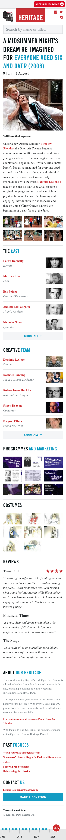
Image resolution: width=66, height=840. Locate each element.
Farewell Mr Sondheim (16, 766)
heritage (30, 18)
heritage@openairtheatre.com (20, 790)
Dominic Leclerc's (49, 181)
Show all (31, 335)
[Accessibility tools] (49, 4)
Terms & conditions (14, 810)
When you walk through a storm (21, 752)
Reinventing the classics (16, 771)
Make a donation (33, 797)
